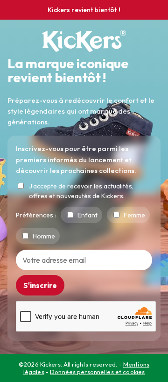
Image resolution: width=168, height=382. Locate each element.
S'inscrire (40, 285)
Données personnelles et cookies (97, 371)
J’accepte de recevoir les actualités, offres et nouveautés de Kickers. (81, 191)
